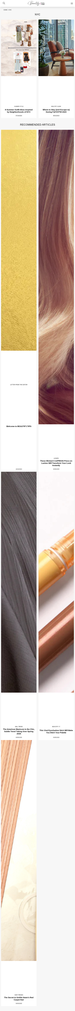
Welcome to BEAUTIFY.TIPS (18, 426)
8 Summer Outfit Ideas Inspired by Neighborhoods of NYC (19, 111)
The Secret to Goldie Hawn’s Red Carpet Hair (18, 998)
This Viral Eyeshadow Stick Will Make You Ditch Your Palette (56, 731)
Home (5, 10)
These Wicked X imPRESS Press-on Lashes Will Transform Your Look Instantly (56, 463)
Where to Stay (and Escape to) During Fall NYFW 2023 (56, 111)
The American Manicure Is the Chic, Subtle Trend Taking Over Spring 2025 (19, 731)
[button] (72, 3)
